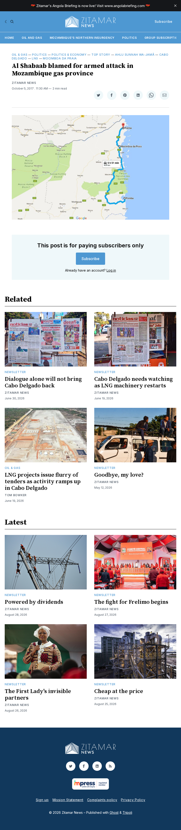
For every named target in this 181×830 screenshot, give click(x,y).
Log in (111, 270)
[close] (175, 5)
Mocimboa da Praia (60, 58)
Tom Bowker (16, 495)
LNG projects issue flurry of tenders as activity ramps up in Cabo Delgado (43, 482)
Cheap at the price (118, 691)
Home (9, 37)
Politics (129, 37)
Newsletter (15, 372)
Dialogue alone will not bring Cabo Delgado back (43, 382)
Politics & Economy (69, 54)
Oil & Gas (19, 54)
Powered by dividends (34, 602)
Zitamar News (24, 83)
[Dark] (6, 21)
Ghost (114, 812)
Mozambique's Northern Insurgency (82, 37)
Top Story (100, 54)
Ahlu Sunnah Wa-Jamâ (134, 54)
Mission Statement (68, 800)
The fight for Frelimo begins (131, 602)
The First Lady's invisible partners (38, 694)
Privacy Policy (133, 800)
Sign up (42, 800)
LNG (35, 58)
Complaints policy (102, 800)
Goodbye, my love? (119, 475)
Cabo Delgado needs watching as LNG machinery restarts (133, 382)
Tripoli (127, 812)
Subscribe (164, 21)
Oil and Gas (32, 37)
